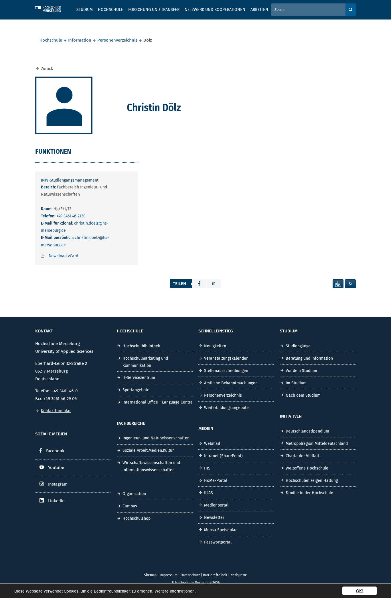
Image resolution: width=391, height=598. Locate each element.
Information (79, 40)
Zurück (47, 68)
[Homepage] (52, 8)
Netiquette (238, 575)
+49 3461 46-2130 (71, 216)
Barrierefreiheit (215, 575)
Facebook (55, 450)
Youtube (56, 467)
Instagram (58, 484)
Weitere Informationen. (175, 591)
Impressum (168, 575)
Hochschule (51, 40)
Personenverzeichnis (117, 40)
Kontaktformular (56, 410)
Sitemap (150, 575)
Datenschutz (190, 575)
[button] (199, 283)
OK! (359, 590)
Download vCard (63, 256)
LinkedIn (56, 500)
